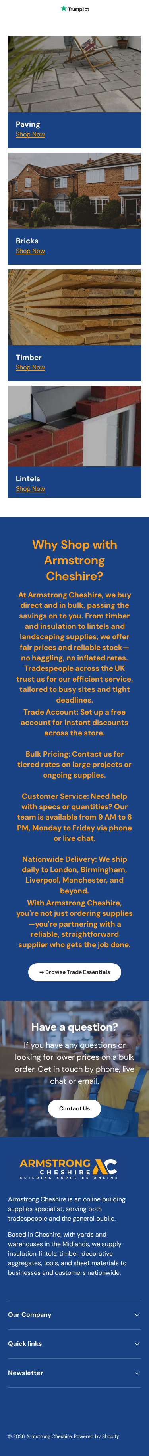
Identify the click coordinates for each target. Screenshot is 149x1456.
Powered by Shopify (96, 1436)
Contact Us (74, 1108)
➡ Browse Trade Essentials (74, 972)
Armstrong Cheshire (49, 1436)
